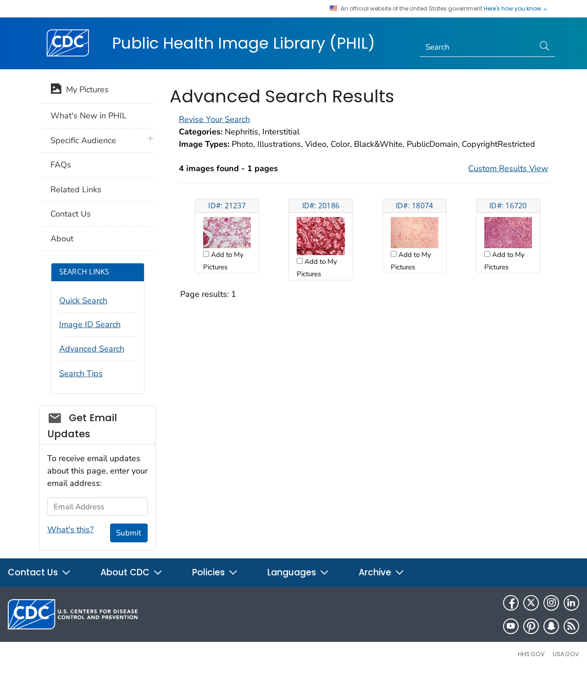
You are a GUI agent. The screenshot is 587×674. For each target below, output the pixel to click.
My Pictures (85, 89)
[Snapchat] (551, 626)
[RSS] (571, 626)
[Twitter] (531, 603)
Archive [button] (376, 572)
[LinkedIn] (571, 603)
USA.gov (566, 654)
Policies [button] (209, 572)
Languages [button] (292, 572)
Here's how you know (513, 9)
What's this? (70, 529)
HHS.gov (531, 654)
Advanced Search (91, 348)
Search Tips (81, 373)
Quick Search (83, 300)
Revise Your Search (214, 119)
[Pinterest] (531, 626)
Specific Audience (83, 140)
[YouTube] (511, 626)
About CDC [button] (126, 572)
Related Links (75, 189)
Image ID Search (90, 324)
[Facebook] (511, 603)
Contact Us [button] (34, 572)
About (61, 238)
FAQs (60, 164)
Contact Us (70, 213)
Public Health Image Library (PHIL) (243, 43)
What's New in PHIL (88, 115)
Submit (128, 533)
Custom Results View (508, 168)
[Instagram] (551, 603)
